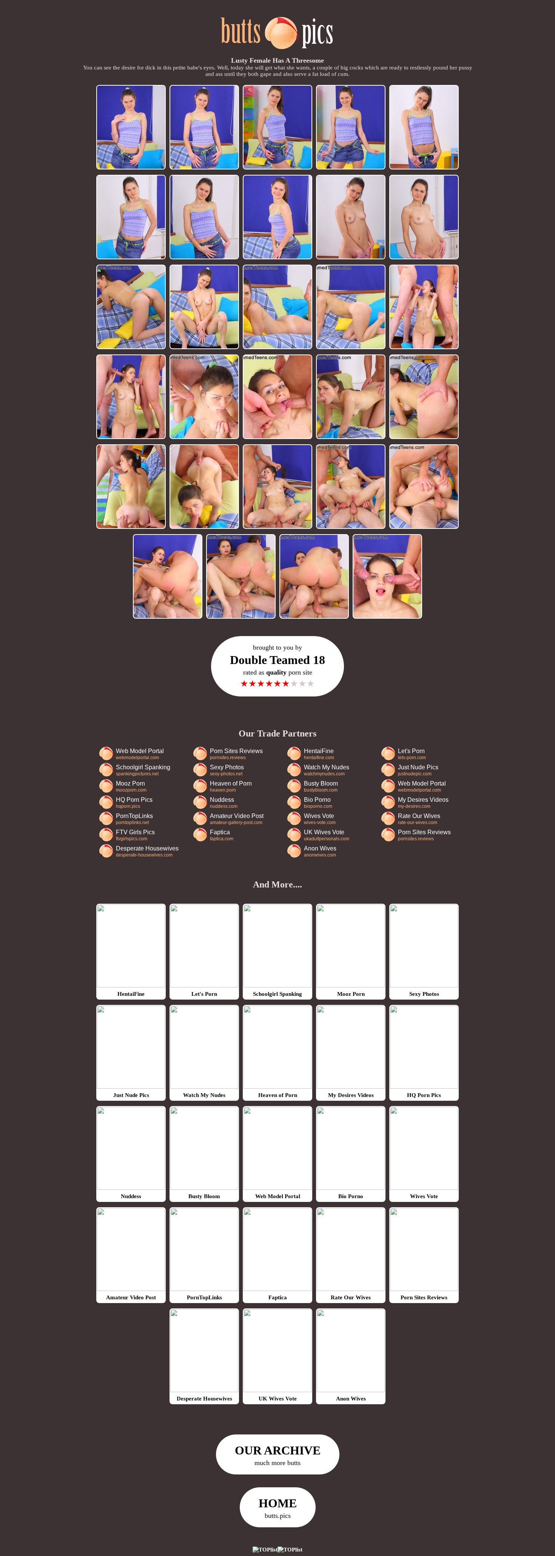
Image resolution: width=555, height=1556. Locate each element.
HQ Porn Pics (134, 802)
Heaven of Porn (231, 786)
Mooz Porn (131, 786)
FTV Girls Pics (135, 835)
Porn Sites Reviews (236, 754)
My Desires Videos (423, 802)
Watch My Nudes (326, 770)
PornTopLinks (134, 819)
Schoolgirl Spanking (143, 770)
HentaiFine (319, 754)
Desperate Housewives (147, 851)
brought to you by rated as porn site (277, 666)
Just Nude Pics (418, 770)
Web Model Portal (140, 754)
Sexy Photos (227, 770)
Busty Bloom (321, 786)
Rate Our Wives (419, 819)
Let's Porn (412, 754)
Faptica (221, 835)
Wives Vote (320, 819)
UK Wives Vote (326, 835)
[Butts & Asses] (277, 53)
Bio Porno (318, 802)
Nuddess (223, 802)
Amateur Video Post (237, 819)
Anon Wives (320, 851)
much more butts (278, 1455)
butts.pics (278, 1507)
